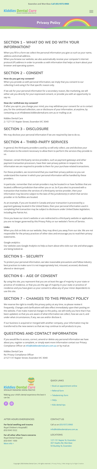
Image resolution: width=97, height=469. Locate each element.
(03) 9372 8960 (66, 424)
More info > (9, 443)
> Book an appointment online (64, 386)
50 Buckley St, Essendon (61, 446)
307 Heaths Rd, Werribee (61, 443)
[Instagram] (11, 403)
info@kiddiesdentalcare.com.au (41, 345)
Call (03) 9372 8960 (60, 4)
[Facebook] (6, 403)
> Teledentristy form (59, 395)
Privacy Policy (56, 463)
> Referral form (57, 390)
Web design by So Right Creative (73, 463)
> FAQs (54, 400)
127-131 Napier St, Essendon (63, 440)
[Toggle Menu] (91, 11)
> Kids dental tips (58, 404)
